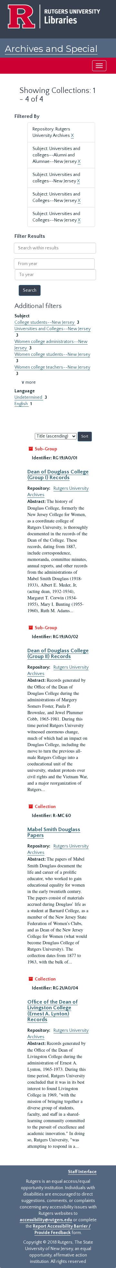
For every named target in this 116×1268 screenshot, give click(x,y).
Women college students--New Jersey (52, 354)
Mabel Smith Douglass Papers (53, 832)
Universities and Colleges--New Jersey (53, 328)
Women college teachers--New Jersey (52, 367)
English (22, 403)
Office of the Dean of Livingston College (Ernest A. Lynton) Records (52, 1010)
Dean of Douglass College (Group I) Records (58, 474)
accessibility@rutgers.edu (46, 1219)
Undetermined (29, 397)
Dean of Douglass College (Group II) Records (58, 653)
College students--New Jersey (45, 322)
